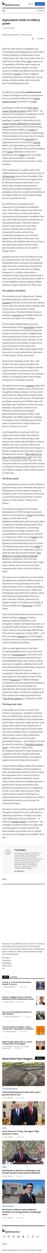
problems (29, 385)
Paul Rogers (9, 28)
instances (15, 679)
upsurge (32, 129)
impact (22, 617)
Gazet (40, 1250)
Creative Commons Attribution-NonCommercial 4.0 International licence (23, 946)
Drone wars (27, 605)
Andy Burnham (8, 1206)
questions (21, 636)
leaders (34, 537)
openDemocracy (10, 987)
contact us (12, 951)
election (36, 142)
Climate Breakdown (9, 1089)
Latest (5, 977)
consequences (18, 654)
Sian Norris (8, 1046)
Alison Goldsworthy (12, 1017)
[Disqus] (23, 913)
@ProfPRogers (27, 868)
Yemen (22, 821)
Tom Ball (16, 1046)
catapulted (29, 139)
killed (22, 155)
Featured (13, 977)
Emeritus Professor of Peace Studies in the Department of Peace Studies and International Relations (27, 856)
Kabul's (10, 151)
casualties (6, 302)
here (34, 101)
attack (30, 515)
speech (17, 74)
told (29, 61)
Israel (4, 1128)
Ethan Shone (9, 1002)
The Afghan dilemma (13, 698)
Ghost (33, 1250)
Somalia (15, 821)
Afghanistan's (8, 176)
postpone (16, 315)
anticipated (29, 327)
